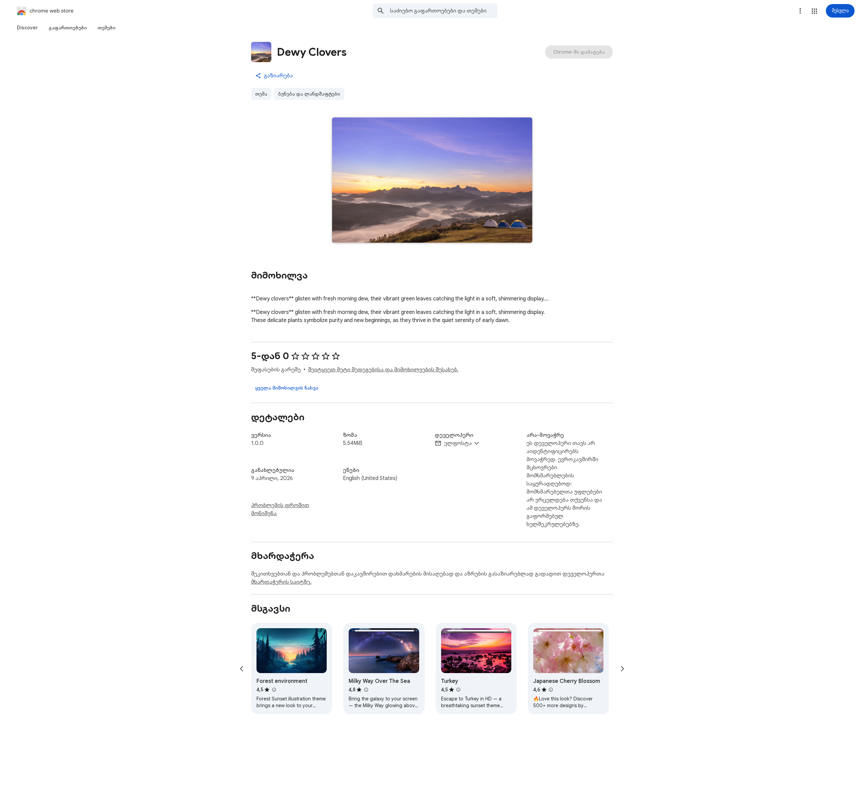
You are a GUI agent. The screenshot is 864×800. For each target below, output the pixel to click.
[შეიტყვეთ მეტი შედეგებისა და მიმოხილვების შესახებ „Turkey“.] (458, 690)
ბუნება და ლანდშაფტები (309, 94)
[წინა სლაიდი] (241, 668)
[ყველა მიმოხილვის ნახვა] (286, 388)
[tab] (27, 28)
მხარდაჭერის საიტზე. (281, 582)
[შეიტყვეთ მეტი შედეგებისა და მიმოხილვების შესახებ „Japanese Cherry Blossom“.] (551, 690)
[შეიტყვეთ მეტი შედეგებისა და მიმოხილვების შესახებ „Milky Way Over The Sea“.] (366, 690)
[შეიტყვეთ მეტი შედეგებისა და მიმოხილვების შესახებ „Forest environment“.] (274, 690)
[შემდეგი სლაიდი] (622, 668)
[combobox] (443, 11)
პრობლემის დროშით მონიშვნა (280, 509)
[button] (814, 11)
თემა (261, 94)
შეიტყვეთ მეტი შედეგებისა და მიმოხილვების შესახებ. (383, 369)
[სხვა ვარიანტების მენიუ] (800, 11)
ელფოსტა (458, 443)
